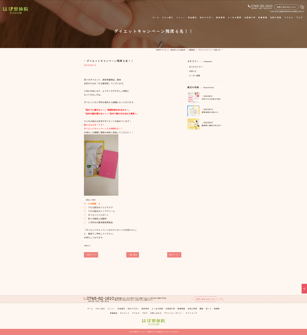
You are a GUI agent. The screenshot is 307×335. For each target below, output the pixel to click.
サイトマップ (191, 313)
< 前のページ (91, 255)
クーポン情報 (194, 76)
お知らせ (87, 246)
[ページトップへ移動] (221, 299)
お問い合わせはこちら (286, 7)
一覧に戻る (132, 255)
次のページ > (174, 255)
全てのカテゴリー (196, 67)
